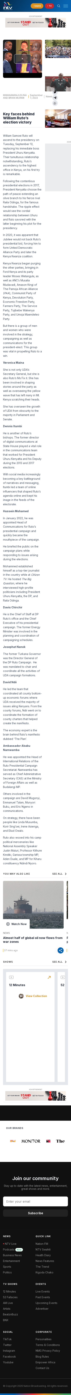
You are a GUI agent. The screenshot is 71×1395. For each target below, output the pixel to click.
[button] (64, 6)
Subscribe (35, 1213)
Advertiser (42, 1308)
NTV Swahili (43, 1249)
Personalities (43, 1339)
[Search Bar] (58, 6)
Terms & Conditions (48, 1345)
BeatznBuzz (10, 1314)
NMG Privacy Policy (48, 1350)
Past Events (43, 1297)
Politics (7, 1272)
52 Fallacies (10, 1297)
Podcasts (12, 1249)
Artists (6, 1308)
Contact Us (42, 1368)
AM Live (8, 1303)
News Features (45, 1261)
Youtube (8, 1362)
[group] (11, 1141)
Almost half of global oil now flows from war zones (32, 940)
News (6, 933)
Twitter (7, 1345)
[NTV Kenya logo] (7, 6)
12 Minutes (17, 985)
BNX (6, 1320)
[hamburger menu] (65, 6)
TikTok (7, 1339)
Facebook (9, 1356)
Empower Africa (45, 1362)
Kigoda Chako (44, 1272)
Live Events (43, 1291)
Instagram (9, 1350)
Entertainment (11, 1261)
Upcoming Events (46, 1303)
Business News (12, 1255)
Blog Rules (42, 1356)
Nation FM (42, 1243)
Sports (7, 1266)
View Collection (36, 996)
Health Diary (43, 1255)
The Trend (42, 1266)
